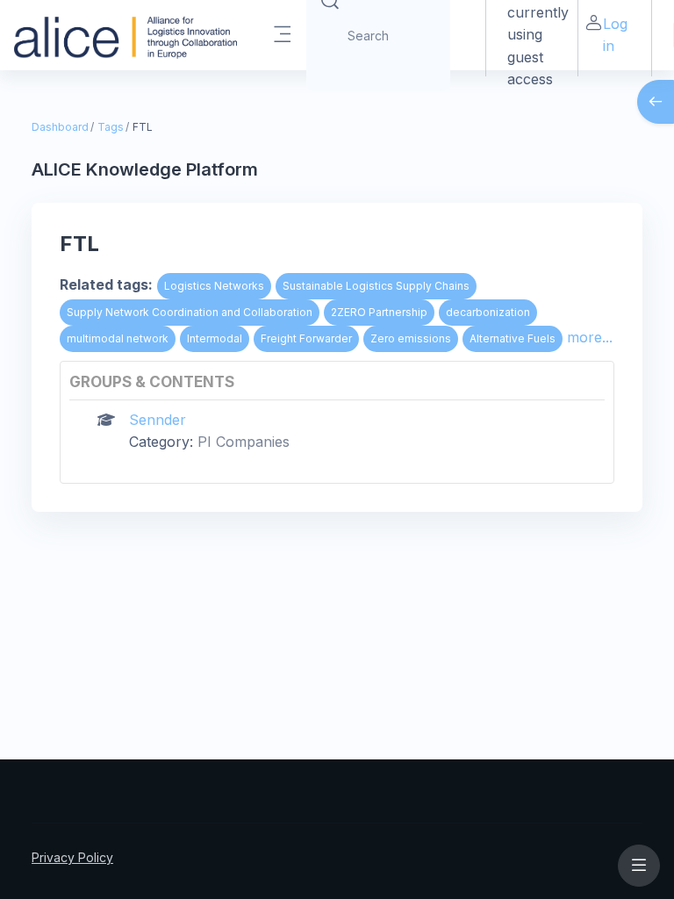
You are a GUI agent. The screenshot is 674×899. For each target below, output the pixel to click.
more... (590, 337)
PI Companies (243, 441)
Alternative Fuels (513, 338)
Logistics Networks (214, 285)
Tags (110, 126)
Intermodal (214, 338)
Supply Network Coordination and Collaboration (189, 312)
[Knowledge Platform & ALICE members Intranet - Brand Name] (125, 35)
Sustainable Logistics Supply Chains (376, 285)
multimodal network (117, 338)
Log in (615, 34)
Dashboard (60, 126)
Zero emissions (410, 338)
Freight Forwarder (306, 338)
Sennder (157, 419)
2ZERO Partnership (379, 312)
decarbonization (488, 312)
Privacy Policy (72, 857)
